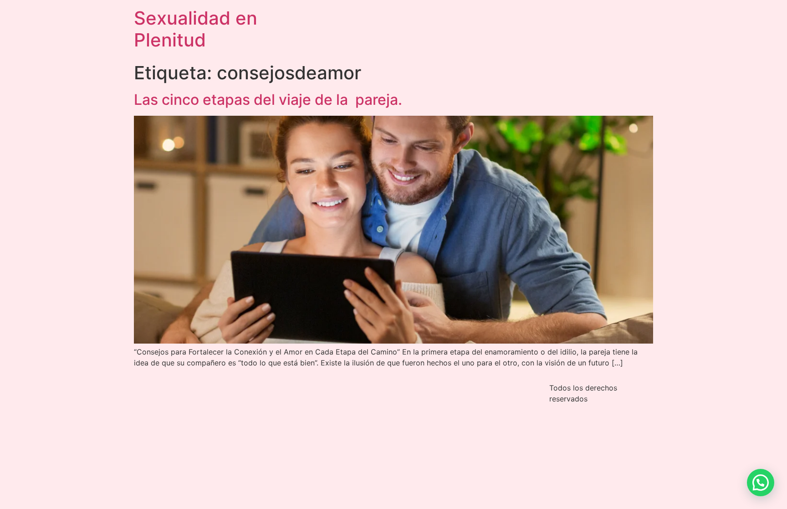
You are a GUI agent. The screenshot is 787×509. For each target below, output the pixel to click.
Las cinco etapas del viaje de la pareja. (268, 99)
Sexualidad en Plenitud (195, 29)
